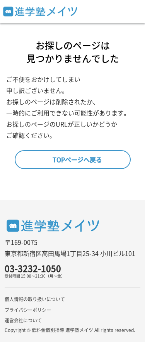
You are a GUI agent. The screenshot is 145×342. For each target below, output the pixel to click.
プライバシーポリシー (28, 309)
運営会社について (23, 320)
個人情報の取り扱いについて (35, 299)
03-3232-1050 (33, 268)
